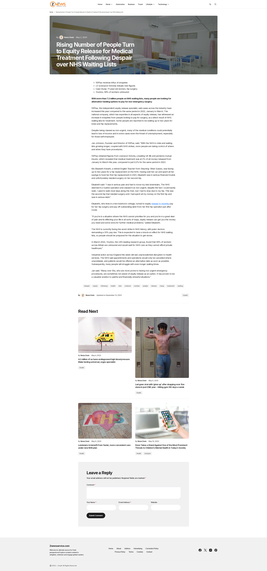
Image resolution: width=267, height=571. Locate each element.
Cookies (140, 552)
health (113, 286)
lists (120, 286)
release (154, 286)
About (118, 548)
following (104, 286)
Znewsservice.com (60, 546)
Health (185, 295)
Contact (149, 552)
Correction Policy (152, 548)
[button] (210, 4)
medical (128, 286)
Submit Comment (96, 515)
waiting (180, 286)
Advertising (138, 548)
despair (87, 286)
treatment (170, 286)
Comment (91, 485)
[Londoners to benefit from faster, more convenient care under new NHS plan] (105, 421)
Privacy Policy (120, 552)
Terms (131, 552)
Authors (127, 548)
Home (51, 12)
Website (154, 502)
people (145, 286)
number (137, 286)
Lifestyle (147, 453)
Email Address (125, 502)
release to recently (160, 203)
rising (162, 286)
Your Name (91, 502)
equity (95, 286)
